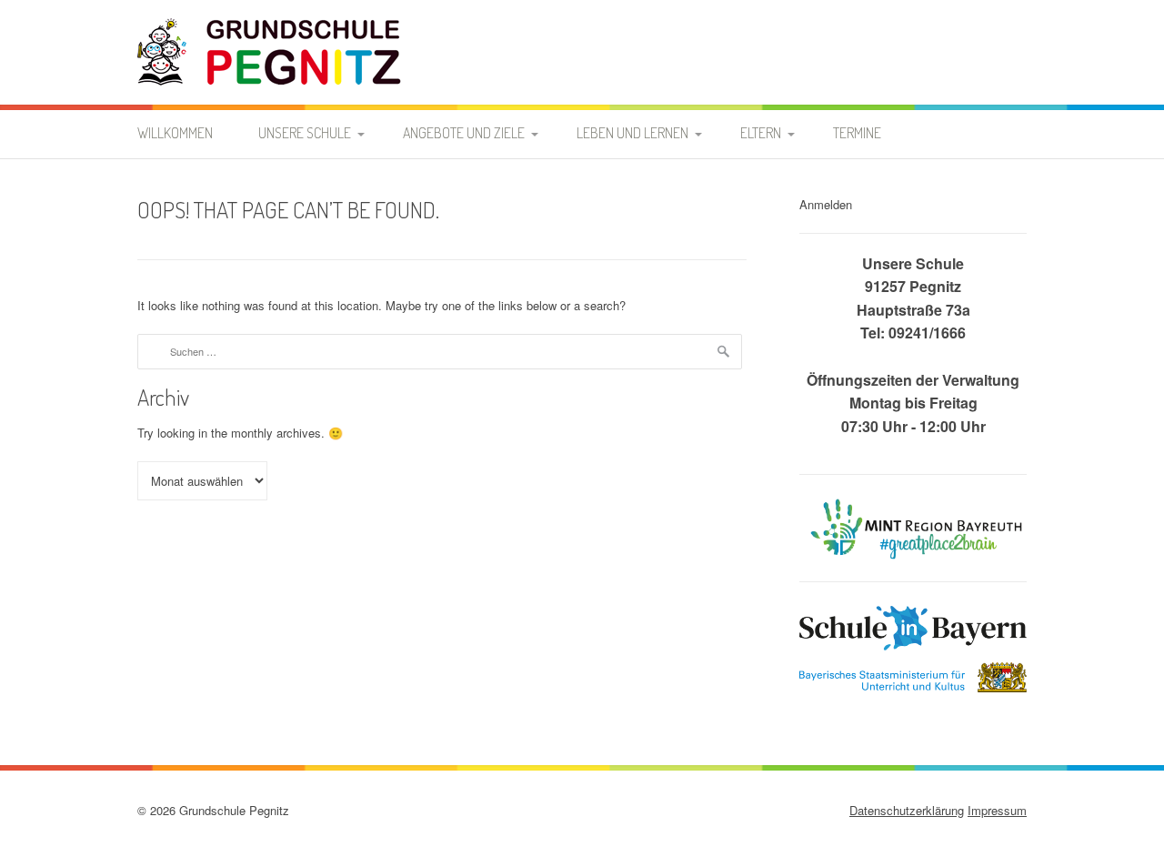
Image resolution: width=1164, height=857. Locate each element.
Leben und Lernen (632, 133)
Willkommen (175, 133)
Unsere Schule (304, 133)
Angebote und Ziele (464, 133)
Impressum (997, 810)
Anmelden (825, 204)
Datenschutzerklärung (906, 810)
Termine (857, 133)
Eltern (760, 133)
